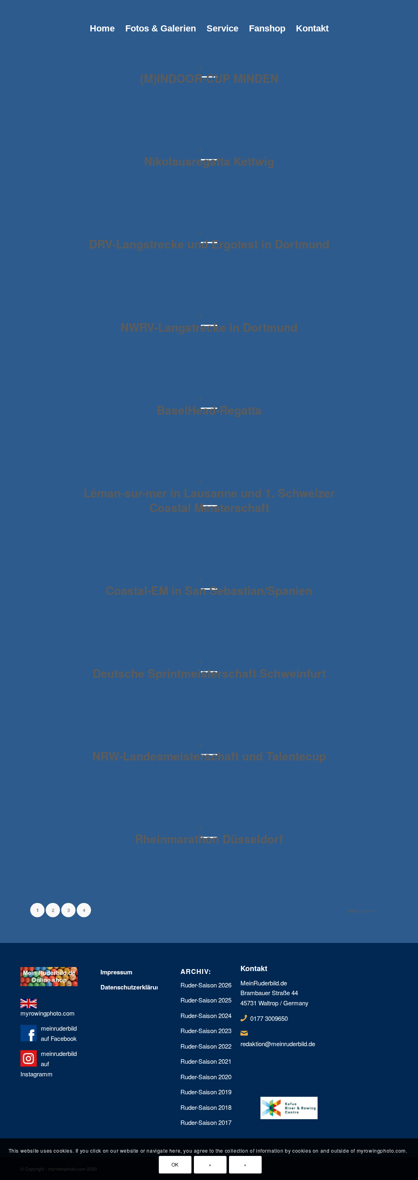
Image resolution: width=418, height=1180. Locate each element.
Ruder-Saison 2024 (205, 1015)
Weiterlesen (209, 107)
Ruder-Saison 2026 (205, 984)
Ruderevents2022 (234, 64)
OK (175, 1164)
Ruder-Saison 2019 (205, 1091)
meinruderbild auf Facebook (59, 1033)
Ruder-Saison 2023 (205, 1030)
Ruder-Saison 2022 (205, 1046)
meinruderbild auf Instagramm (48, 1063)
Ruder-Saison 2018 (205, 1107)
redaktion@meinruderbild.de (277, 1043)
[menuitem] (102, 28)
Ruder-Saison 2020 (205, 1076)
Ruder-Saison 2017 (205, 1122)
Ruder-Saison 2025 (205, 1000)
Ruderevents (176, 64)
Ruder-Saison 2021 (205, 1061)
